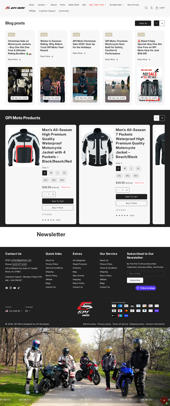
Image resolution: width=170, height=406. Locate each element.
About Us (50, 260)
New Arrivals (78, 275)
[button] (42, 4)
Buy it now (57, 208)
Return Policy (51, 275)
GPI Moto (18, 324)
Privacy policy (104, 324)
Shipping (50, 272)
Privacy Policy (52, 264)
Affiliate (49, 279)
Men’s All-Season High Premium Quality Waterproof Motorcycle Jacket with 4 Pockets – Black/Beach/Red (57, 145)
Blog (75, 272)
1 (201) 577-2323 (19, 264)
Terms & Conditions (54, 268)
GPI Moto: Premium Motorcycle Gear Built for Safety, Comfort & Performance (116, 47)
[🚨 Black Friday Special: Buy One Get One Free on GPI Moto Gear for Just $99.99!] (150, 84)
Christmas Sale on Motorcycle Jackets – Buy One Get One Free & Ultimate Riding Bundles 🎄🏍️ (20, 47)
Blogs (48, 283)
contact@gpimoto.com (21, 260)
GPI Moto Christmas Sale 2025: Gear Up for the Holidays (84, 44)
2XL (45, 180)
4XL (62, 180)
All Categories (79, 260)
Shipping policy (137, 324)
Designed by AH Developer (36, 324)
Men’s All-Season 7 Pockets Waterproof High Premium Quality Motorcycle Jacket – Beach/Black (131, 143)
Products (77, 268)
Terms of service (120, 324)
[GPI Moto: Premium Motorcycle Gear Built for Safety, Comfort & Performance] (117, 84)
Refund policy (89, 324)
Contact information (155, 324)
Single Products (80, 264)
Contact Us (51, 287)
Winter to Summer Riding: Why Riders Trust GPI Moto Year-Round (52, 46)
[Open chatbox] (164, 400)
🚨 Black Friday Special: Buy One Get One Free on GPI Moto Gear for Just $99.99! (150, 47)
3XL (54, 180)
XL (64, 173)
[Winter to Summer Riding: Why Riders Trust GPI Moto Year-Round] (52, 84)
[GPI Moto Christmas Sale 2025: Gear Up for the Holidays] (85, 84)
